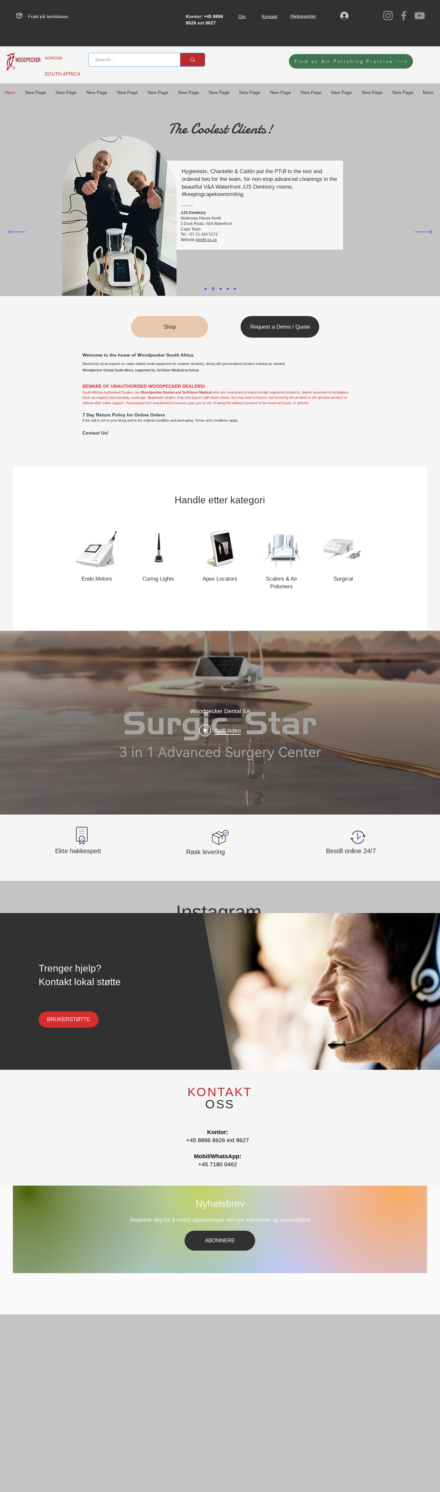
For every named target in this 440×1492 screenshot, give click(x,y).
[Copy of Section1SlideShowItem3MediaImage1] (235, 289)
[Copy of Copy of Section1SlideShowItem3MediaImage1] (205, 289)
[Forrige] (16, 232)
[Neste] (423, 232)
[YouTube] (419, 15)
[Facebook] (403, 15)
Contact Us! (95, 432)
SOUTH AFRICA (62, 74)
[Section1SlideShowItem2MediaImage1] (220, 288)
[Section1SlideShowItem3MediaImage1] (228, 289)
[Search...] (192, 59)
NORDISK (53, 58)
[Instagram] (388, 15)
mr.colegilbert (142, 226)
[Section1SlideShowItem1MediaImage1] (213, 289)
